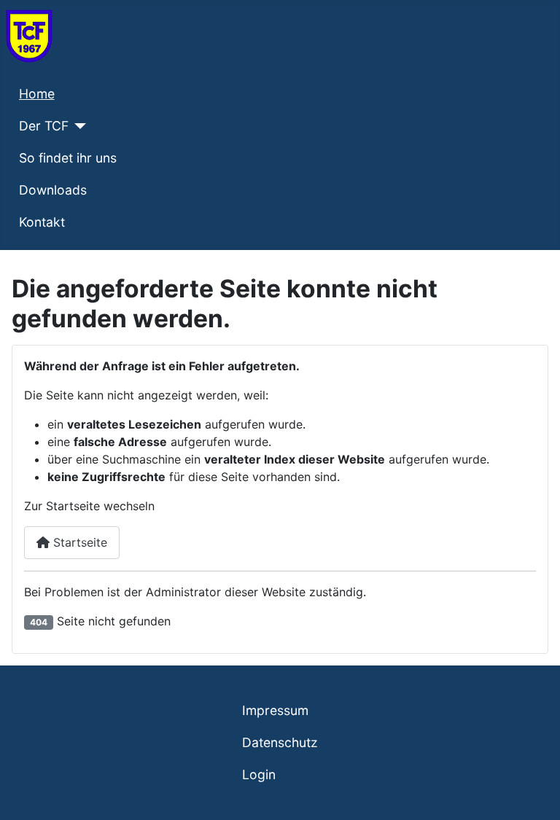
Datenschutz (280, 742)
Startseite (78, 542)
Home (37, 93)
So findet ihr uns (68, 157)
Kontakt (42, 222)
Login (259, 774)
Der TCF (44, 125)
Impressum (275, 710)
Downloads (53, 190)
